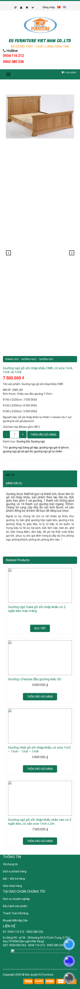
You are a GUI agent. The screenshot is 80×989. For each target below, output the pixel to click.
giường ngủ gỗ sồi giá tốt (18, 451)
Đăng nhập (49, 7)
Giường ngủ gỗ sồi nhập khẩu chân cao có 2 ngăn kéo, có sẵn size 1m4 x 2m (39, 821)
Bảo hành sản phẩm (15, 906)
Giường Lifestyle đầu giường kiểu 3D (34, 679)
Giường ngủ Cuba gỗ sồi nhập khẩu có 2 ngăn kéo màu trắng (37, 609)
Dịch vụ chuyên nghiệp (16, 898)
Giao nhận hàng (12, 885)
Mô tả (10, 474)
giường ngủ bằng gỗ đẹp (23, 447)
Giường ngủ (28, 359)
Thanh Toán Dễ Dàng (15, 913)
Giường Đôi (46, 359)
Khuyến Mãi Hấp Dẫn (15, 920)
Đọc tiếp (40, 628)
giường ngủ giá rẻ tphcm (54, 447)
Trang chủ (11, 359)
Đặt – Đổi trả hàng (14, 878)
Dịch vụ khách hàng (14, 871)
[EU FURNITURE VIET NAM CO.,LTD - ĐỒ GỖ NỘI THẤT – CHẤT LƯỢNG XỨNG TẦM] (40, 25)
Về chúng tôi (10, 864)
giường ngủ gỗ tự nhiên (48, 451)
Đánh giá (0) (14, 483)
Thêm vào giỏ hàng (43, 434)
